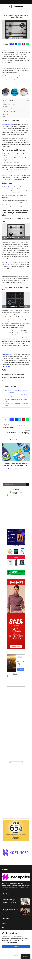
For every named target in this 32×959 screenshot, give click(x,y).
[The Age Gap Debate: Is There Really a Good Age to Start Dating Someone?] (25, 901)
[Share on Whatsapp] (27, 44)
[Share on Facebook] (16, 44)
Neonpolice (7, 366)
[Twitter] (14, 2)
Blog (3, 927)
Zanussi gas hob (8, 354)
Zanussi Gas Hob (8, 124)
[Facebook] (12, 2)
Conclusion (5, 114)
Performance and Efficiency (9, 104)
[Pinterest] (19, 2)
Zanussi (21, 175)
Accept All (16, 946)
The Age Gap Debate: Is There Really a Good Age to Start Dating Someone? (10, 901)
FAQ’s (4, 116)
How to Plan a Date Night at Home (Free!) (10, 910)
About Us (4, 923)
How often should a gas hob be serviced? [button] (14, 377)
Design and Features (7, 102)
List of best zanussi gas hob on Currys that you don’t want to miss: (15, 108)
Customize (16, 951)
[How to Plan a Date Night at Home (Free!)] (25, 911)
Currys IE (22, 12)
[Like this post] (12, 44)
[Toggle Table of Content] (27, 100)
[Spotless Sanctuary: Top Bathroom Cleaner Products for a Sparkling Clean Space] (16, 452)
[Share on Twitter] (19, 44)
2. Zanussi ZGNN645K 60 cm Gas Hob (12, 113)
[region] (16, 944)
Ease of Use (5, 106)
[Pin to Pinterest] (23, 44)
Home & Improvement (13, 12)
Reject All (16, 955)
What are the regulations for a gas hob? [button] (14, 374)
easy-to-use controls (8, 264)
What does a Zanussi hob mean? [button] (12, 381)
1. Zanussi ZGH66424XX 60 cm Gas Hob (12, 111)
